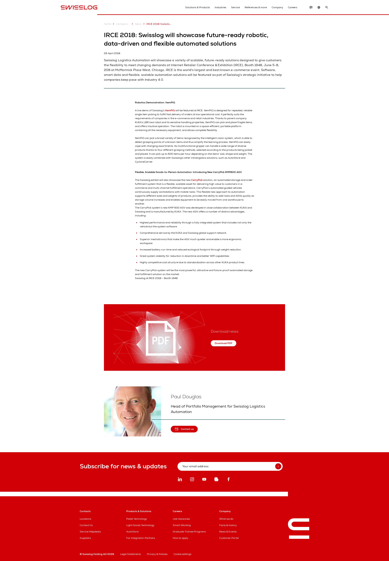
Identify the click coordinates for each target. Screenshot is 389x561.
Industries (220, 7)
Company (277, 7)
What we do (226, 518)
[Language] (318, 7)
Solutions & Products (197, 7)
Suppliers (85, 538)
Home (107, 24)
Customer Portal (229, 538)
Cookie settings (182, 554)
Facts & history (228, 525)
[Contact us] (310, 7)
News (138, 24)
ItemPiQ (170, 110)
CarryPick (197, 180)
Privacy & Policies (157, 554)
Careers (292, 7)
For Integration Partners (140, 538)
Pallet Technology (136, 518)
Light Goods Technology (140, 525)
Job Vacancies (181, 518)
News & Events (228, 531)
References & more (256, 7)
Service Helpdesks (90, 531)
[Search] (326, 7)
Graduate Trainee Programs (189, 531)
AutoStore (132, 531)
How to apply (180, 538)
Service (235, 7)
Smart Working (182, 525)
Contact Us (86, 525)
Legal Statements (130, 554)
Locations (85, 518)
